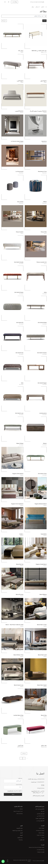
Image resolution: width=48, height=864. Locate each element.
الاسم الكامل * (20, 778)
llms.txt (29, 861)
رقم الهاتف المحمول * (19, 784)
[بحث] (45, 16)
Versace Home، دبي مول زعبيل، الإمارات (36, 779)
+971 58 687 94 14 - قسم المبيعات (37, 782)
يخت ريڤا (42, 811)
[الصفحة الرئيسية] (46, 6)
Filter (44, 20)
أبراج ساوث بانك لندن (40, 813)
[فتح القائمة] (5, 2)
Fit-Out (43, 837)
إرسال (13, 794)
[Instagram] (42, 785)
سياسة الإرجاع (20, 837)
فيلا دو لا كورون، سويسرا (40, 818)
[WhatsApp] (43, 785)
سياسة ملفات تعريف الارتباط (18, 830)
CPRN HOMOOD (19, 813)
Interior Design (41, 828)
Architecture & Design (40, 830)
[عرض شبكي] (5, 21)
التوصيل (21, 835)
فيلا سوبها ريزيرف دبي (40, 820)
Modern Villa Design (40, 835)
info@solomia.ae (40, 788)
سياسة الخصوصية (20, 828)
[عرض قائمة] (2, 21)
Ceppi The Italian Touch (18, 811)
